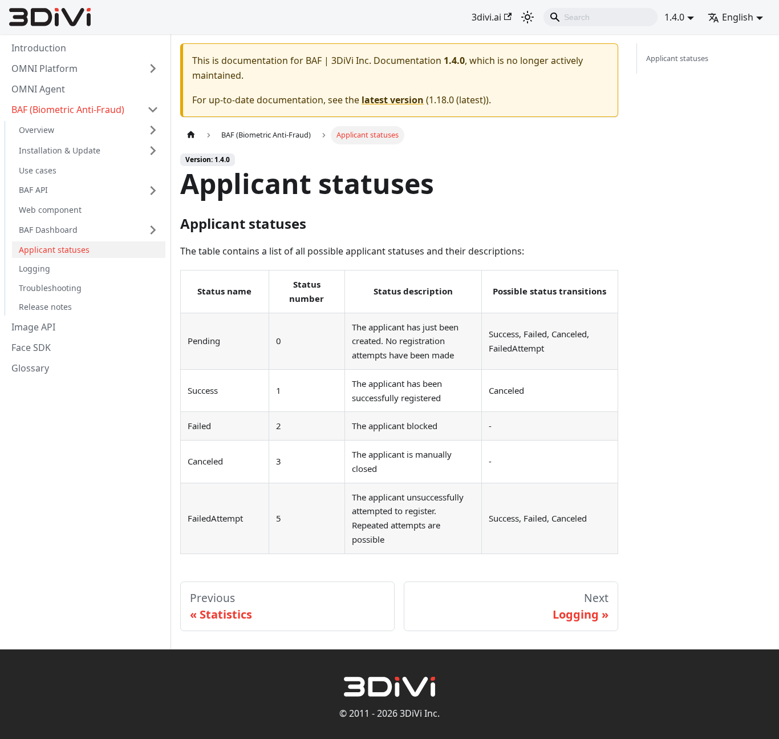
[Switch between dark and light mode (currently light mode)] (527, 17)
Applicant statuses (54, 249)
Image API (33, 327)
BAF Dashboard (48, 229)
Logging (34, 269)
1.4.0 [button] (674, 17)
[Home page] (191, 135)
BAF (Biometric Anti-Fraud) (67, 109)
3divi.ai (486, 17)
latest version (393, 100)
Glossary (30, 368)
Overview (36, 129)
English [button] (737, 17)
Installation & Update (59, 150)
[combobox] (600, 17)
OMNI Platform (44, 68)
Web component (50, 210)
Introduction (38, 48)
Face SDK (31, 347)
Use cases (37, 170)
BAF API (33, 190)
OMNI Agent (38, 89)
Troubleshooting (50, 287)
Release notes (45, 307)
